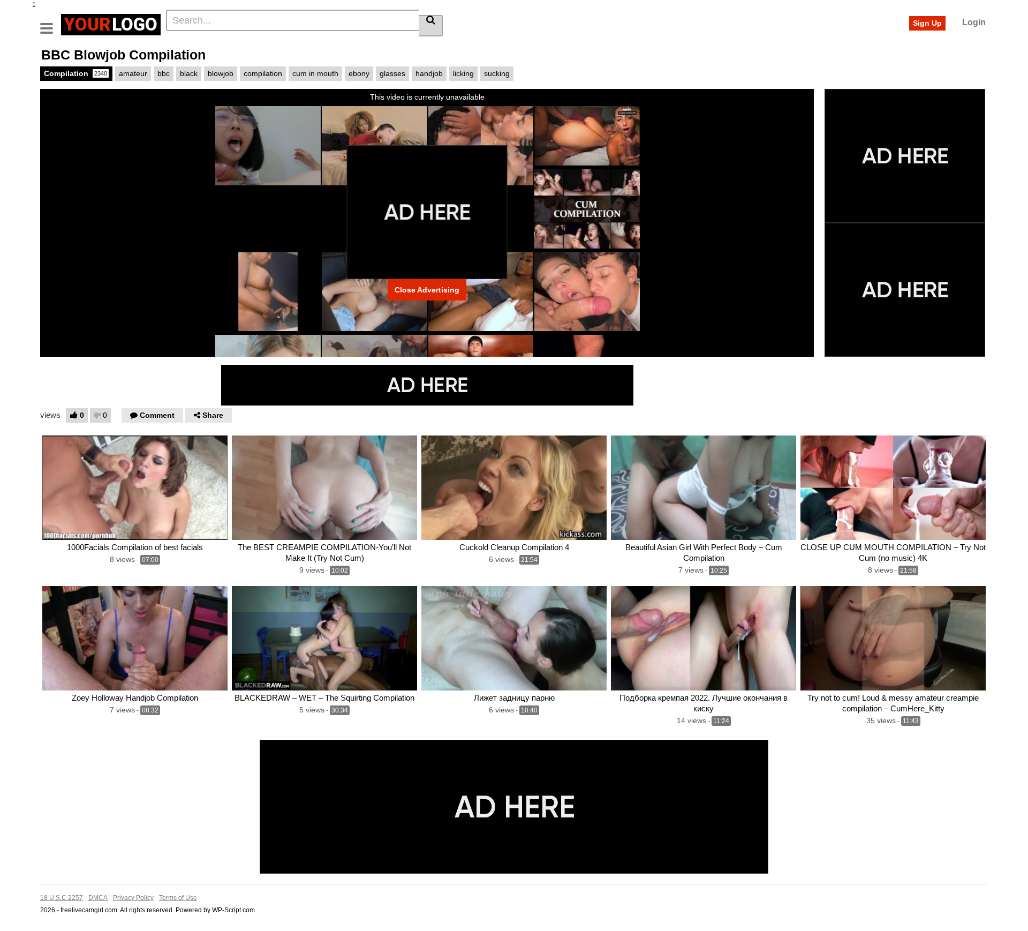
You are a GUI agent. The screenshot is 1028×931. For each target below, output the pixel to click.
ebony (359, 73)
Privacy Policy (133, 898)
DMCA (98, 898)
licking (463, 73)
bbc (163, 73)
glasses (392, 73)
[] (431, 25)
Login (974, 22)
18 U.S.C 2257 (61, 898)
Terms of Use (178, 898)
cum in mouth (315, 73)
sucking (497, 73)
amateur (133, 73)
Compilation (75, 73)
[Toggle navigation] (50, 23)
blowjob (220, 73)
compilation (263, 73)
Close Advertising (427, 290)
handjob (429, 73)
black (189, 73)
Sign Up (927, 23)
